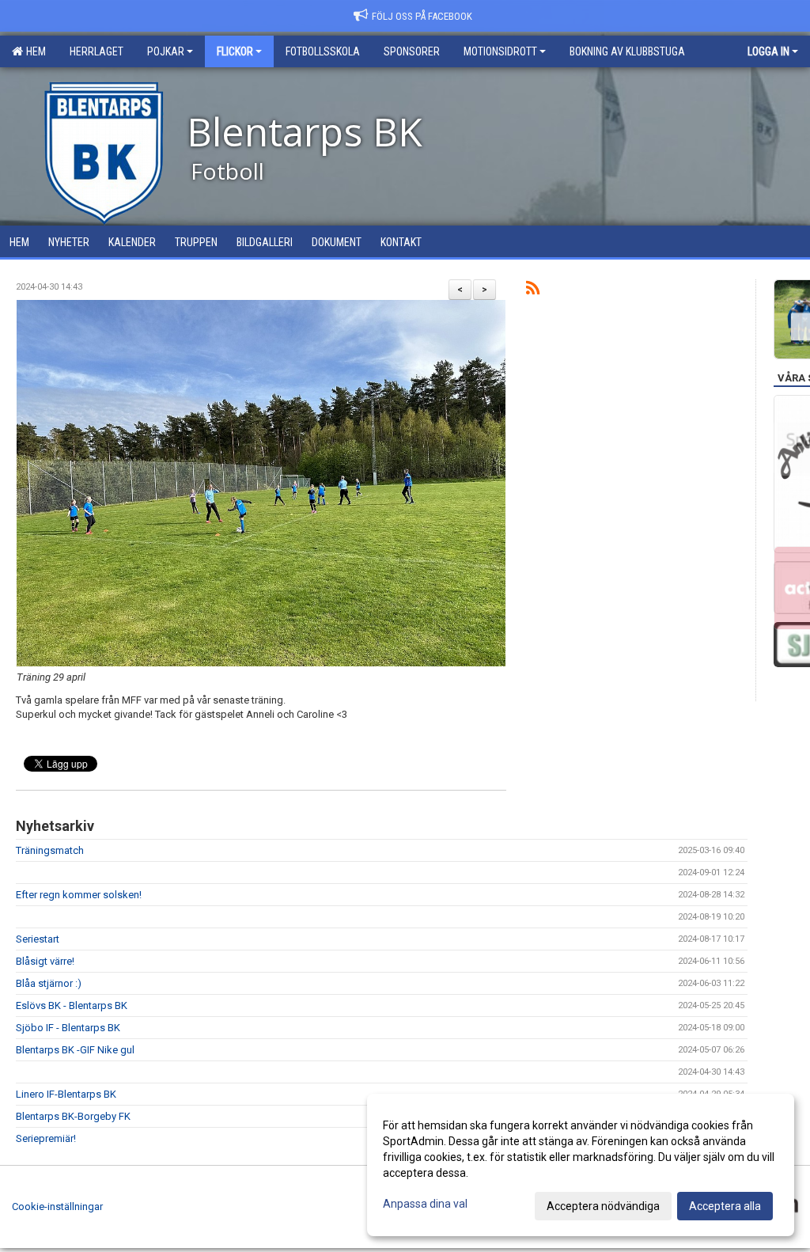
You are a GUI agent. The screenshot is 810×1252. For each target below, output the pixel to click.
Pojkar (165, 51)
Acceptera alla (725, 1206)
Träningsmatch (50, 850)
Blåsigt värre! (45, 961)
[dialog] (580, 1165)
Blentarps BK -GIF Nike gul (75, 1050)
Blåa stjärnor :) (48, 983)
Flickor (235, 51)
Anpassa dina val (425, 1203)
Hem (33, 51)
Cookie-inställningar (57, 1206)
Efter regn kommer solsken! (79, 895)
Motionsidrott (500, 51)
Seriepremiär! (46, 1138)
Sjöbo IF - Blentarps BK (68, 1028)
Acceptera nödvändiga (603, 1206)
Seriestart (37, 939)
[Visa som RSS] (532, 291)
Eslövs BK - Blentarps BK (71, 1005)
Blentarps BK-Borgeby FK (73, 1116)
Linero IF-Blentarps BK (66, 1094)
